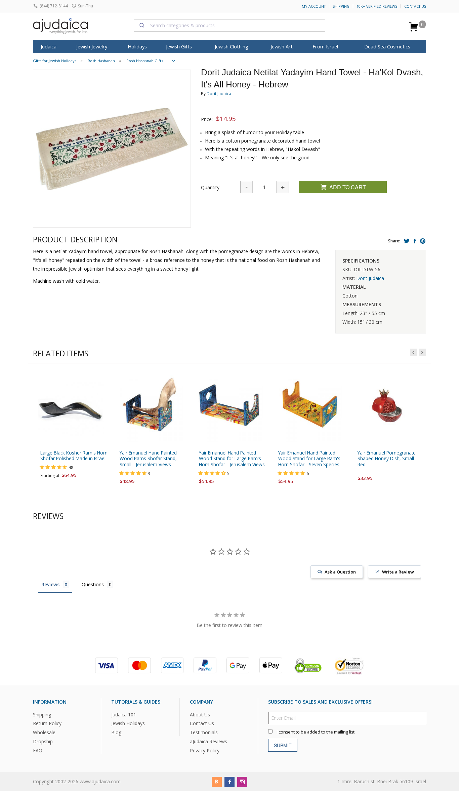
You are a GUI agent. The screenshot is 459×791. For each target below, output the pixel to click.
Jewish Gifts (179, 46)
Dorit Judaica (219, 93)
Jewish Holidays (128, 723)
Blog (116, 732)
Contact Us (415, 6)
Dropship (43, 741)
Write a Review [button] (398, 572)
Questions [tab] (93, 584)
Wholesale (44, 732)
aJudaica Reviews (208, 741)
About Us (200, 714)
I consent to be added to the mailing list (315, 732)
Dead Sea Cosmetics (387, 46)
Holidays (137, 46)
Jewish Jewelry (91, 46)
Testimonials (204, 732)
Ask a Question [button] (340, 572)
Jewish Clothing (231, 46)
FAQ (37, 750)
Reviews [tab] (50, 584)
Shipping (341, 6)
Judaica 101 (123, 714)
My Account (314, 6)
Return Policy (47, 723)
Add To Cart (347, 187)
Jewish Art (281, 46)
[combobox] (229, 25)
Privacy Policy (204, 750)
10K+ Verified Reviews (377, 6)
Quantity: (210, 187)
